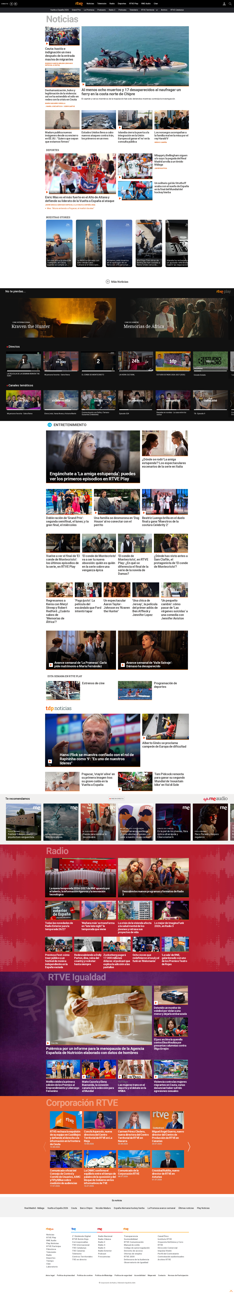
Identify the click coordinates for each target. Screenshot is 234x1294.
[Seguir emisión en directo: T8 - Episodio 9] (210, 404)
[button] (3, 318)
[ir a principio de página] (231, 1291)
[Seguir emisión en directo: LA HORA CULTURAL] (135, 365)
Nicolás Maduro (103, 1208)
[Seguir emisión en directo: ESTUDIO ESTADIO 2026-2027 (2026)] (173, 365)
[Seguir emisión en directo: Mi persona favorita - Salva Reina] (61, 365)
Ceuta (74, 1208)
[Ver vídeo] (23, 820)
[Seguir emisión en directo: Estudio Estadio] (210, 365)
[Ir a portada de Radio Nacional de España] (110, 1229)
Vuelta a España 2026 (57, 1208)
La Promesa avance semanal (161, 1208)
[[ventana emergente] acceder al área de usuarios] (224, 3)
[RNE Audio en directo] (16, 3)
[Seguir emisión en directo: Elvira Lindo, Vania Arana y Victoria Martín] (61, 404)
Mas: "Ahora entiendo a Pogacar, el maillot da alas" (70, 208)
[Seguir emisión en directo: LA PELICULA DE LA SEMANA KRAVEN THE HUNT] (23, 365)
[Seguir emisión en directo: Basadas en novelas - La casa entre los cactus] (173, 404)
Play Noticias (203, 1208)
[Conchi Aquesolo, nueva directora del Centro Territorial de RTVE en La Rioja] (100, 1128)
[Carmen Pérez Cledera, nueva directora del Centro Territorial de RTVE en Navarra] (134, 1128)
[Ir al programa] (61, 318)
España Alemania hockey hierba (129, 1208)
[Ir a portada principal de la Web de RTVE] (58, 1229)
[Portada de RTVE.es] (79, 4)
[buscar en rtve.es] (230, 3)
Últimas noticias (186, 1208)
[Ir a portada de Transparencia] (156, 1229)
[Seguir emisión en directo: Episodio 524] (135, 404)
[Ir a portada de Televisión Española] (84, 1229)
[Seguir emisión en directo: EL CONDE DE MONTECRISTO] (98, 365)
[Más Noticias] (117, 282)
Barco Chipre (86, 1208)
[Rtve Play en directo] (11, 3)
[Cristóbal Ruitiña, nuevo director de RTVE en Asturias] (168, 1165)
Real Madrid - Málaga (34, 1208)
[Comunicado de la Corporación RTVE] (134, 1164)
